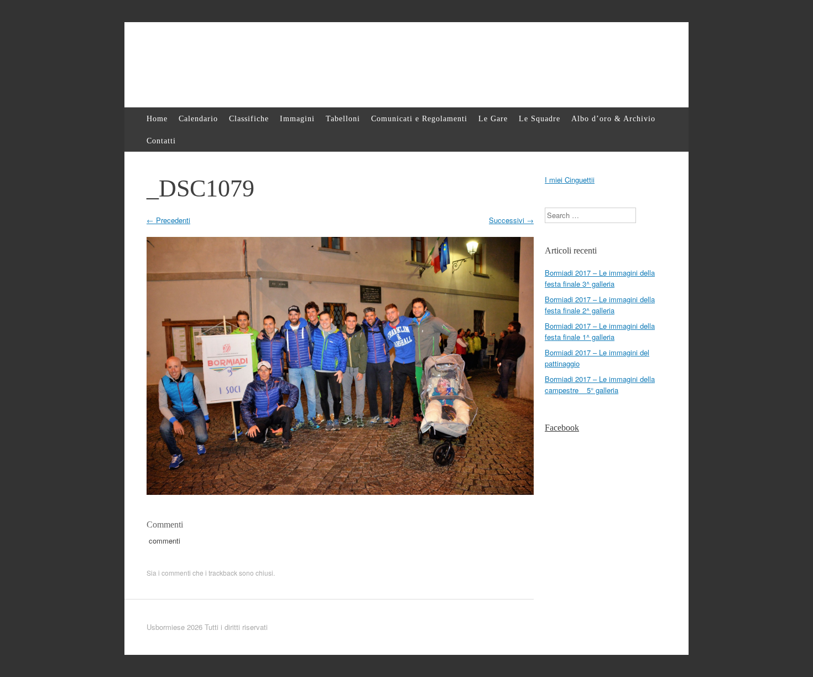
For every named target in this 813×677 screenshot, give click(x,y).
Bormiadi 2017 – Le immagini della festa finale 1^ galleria (600, 331)
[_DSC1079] (340, 492)
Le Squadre (539, 118)
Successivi (511, 220)
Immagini (297, 118)
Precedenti (168, 220)
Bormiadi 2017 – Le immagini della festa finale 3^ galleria (600, 278)
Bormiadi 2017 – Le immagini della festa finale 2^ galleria (600, 305)
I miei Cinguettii (570, 179)
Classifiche (249, 118)
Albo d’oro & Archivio (613, 118)
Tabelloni (343, 118)
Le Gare (493, 118)
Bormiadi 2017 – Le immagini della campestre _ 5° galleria (600, 384)
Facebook (562, 427)
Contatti (161, 140)
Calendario (198, 118)
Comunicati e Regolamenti (419, 118)
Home (157, 118)
